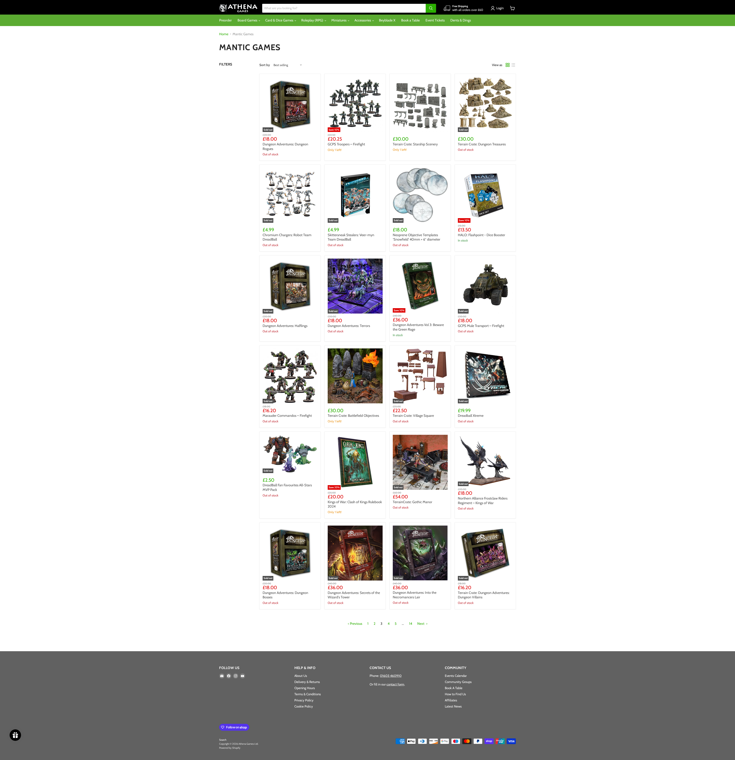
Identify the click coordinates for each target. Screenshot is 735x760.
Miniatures (339, 20)
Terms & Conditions (307, 694)
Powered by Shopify (229, 747)
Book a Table (410, 20)
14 (410, 624)
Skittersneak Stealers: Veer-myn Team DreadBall (351, 237)
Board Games (248, 20)
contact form (395, 684)
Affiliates (451, 700)
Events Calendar (456, 676)
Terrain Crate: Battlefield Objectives (353, 416)
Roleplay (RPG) (312, 20)
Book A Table (453, 688)
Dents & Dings (460, 20)
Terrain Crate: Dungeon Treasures (482, 144)
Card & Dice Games (279, 20)
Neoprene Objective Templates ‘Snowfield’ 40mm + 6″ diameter (416, 237)
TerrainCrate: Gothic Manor (412, 502)
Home (223, 34)
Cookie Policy (303, 706)
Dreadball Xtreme (470, 416)
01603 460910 (391, 676)
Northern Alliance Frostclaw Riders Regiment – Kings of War (482, 500)
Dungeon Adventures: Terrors (349, 326)
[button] (498, 8)
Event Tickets (435, 20)
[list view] (513, 65)
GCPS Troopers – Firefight (346, 144)
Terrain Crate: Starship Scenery (415, 144)
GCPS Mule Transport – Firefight (481, 326)
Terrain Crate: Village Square (413, 416)
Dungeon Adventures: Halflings (285, 326)
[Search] (431, 8)
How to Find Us (455, 694)
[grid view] (507, 65)
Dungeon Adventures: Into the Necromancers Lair (414, 594)
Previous (355, 624)
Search (222, 739)
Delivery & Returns (307, 682)
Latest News (453, 706)
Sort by (264, 65)
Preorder (225, 20)
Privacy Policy (304, 700)
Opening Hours (304, 688)
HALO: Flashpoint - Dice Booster (481, 235)
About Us (300, 676)
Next (421, 624)
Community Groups (458, 682)
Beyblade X (387, 20)
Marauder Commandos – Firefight (287, 416)
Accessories (363, 20)
